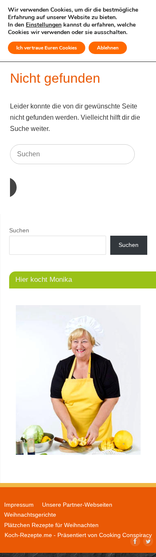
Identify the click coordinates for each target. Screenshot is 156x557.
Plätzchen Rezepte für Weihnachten (51, 525)
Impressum (19, 504)
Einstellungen (44, 25)
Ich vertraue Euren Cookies (46, 47)
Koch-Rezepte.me (28, 535)
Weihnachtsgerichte (30, 514)
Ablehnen (108, 47)
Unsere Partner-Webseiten (77, 504)
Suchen (19, 230)
